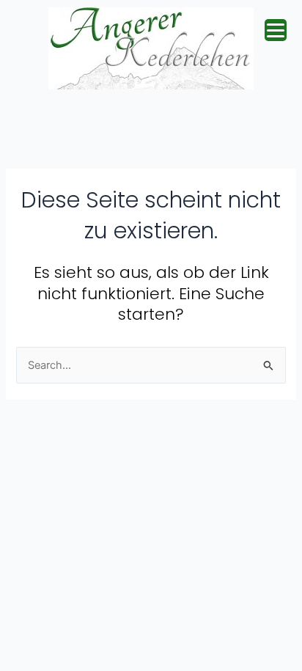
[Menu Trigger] (276, 30)
